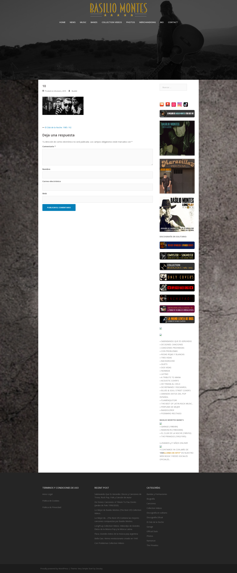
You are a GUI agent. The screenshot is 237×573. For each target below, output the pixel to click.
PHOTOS (130, 22)
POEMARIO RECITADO (171, 413)
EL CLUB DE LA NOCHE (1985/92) (176, 433)
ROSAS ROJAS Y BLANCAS (172, 354)
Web (44, 193)
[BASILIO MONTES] (118, 10)
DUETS (164, 364)
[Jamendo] (174, 104)
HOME (62, 22)
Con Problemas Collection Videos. (109, 543)
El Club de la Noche (155, 522)
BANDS (94, 22)
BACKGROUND (168, 361)
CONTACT (173, 22)
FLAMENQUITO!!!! (169, 400)
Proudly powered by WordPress (54, 568)
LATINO (164, 374)
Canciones (151, 503)
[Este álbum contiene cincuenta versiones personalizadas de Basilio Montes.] (177, 277)
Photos (150, 536)
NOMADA (165, 370)
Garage (150, 526)
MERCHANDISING (147, 22)
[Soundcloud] (162, 104)
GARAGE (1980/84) (169, 426)
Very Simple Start (85, 568)
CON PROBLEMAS (169, 351)
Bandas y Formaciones (157, 494)
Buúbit (74, 91)
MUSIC (83, 22)
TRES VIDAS (166, 357)
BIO (162, 22)
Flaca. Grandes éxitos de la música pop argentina (116, 534)
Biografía (151, 498)
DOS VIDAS (166, 367)
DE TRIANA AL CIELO (170, 384)
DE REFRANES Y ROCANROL (174, 387)
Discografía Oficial (155, 517)
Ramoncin (151, 540)
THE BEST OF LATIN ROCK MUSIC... (177, 403)
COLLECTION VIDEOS (112, 22)
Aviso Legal (47, 494)
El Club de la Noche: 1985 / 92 (58, 127)
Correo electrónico (51, 181)
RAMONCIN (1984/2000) (172, 430)
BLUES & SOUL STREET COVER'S (176, 390)
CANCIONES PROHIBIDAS (172, 347)
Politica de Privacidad (51, 507)
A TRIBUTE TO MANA (171, 377)
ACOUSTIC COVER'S (170, 380)
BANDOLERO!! (167, 410)
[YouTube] (168, 104)
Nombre (46, 169)
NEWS (73, 22)
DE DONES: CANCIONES (172, 344)
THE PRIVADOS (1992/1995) (173, 436)
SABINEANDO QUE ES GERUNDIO (176, 341)
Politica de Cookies (50, 500)
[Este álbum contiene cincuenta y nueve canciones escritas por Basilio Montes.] (177, 255)
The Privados (152, 545)
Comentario (49, 146)
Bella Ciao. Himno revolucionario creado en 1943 (116, 538)
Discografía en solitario (157, 512)
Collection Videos (154, 508)
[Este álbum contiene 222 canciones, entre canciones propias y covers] (177, 266)
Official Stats (152, 531)
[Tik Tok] (186, 104)
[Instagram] (179, 104)
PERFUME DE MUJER (170, 407)
